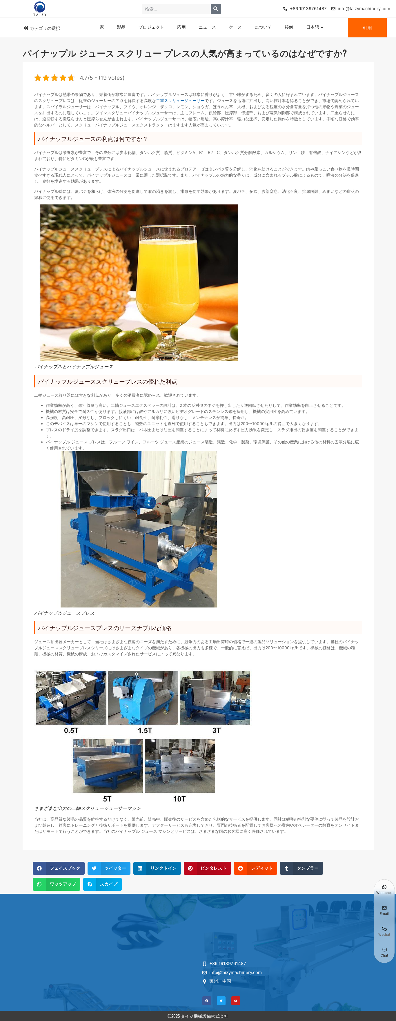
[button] (59, 868)
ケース (235, 26)
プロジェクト (151, 26)
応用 (181, 26)
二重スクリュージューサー (180, 100)
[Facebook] (206, 1000)
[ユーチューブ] (235, 1000)
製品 (121, 26)
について (263, 26)
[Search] (216, 9)
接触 (289, 26)
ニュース (207, 26)
